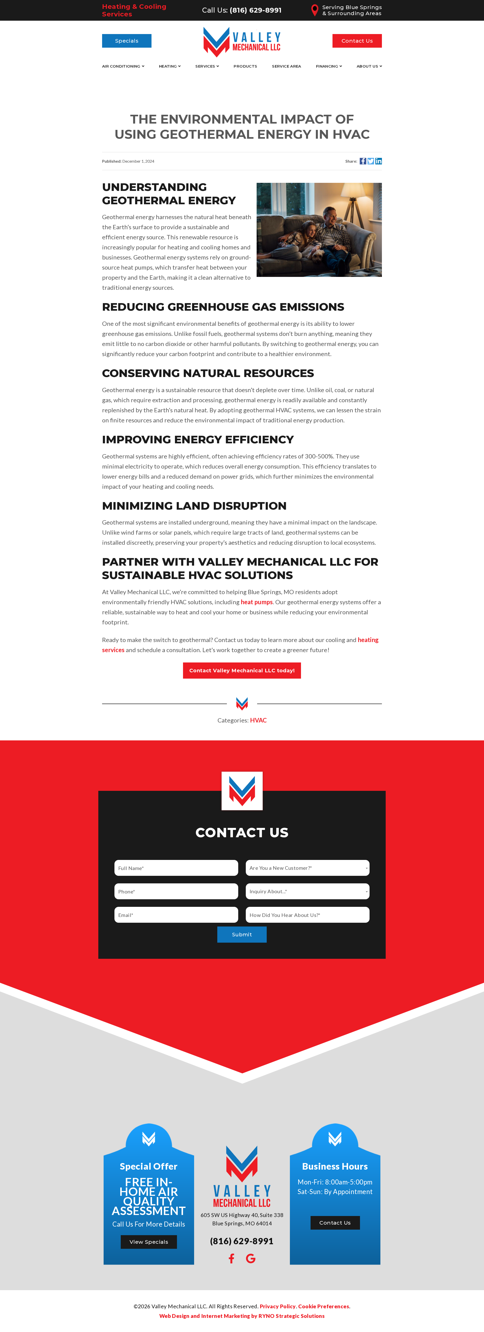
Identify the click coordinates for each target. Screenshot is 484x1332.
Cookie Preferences (323, 1306)
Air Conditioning (121, 66)
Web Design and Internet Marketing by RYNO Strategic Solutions (242, 1316)
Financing (327, 66)
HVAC (258, 720)
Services (205, 66)
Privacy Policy (278, 1306)
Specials (126, 41)
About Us (367, 66)
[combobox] (308, 868)
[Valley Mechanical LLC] (242, 40)
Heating (168, 66)
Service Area (286, 66)
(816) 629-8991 (256, 10)
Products (245, 66)
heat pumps (257, 601)
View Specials (149, 1242)
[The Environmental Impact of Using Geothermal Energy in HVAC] (319, 229)
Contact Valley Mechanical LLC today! (242, 671)
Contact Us (357, 41)
